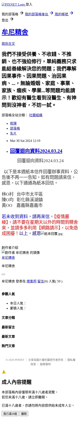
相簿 (13, 123)
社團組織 (35, 115)
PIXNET (19, 359)
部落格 (15, 128)
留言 (40, 281)
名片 (13, 133)
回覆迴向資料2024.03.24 (36, 151)
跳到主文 (8, 43)
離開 (24, 413)
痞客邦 (32, 281)
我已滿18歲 (10, 413)
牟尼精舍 (15, 32)
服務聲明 (45, 364)
